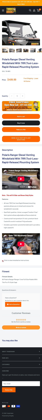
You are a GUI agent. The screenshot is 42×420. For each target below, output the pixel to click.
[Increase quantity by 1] (22, 96)
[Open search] (30, 10)
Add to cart (21, 116)
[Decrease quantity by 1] (12, 96)
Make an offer (21, 129)
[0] (38, 10)
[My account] (34, 10)
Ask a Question (14, 304)
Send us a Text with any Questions (21, 139)
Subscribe (8, 390)
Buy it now (21, 123)
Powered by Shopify (8, 416)
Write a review (21, 327)
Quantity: (5, 96)
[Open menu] (3, 10)
